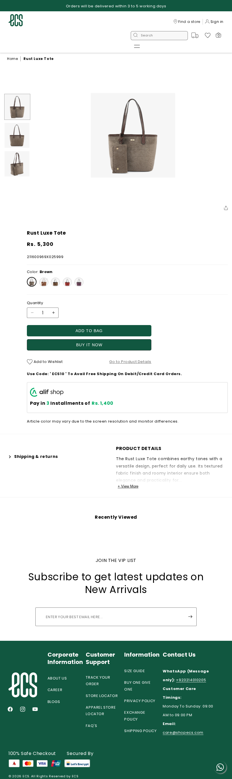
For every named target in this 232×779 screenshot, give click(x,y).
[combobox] (159, 35)
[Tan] (43, 282)
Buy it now (89, 345)
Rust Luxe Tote (38, 58)
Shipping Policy (140, 730)
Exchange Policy (134, 716)
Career (55, 690)
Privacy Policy (139, 701)
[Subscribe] (190, 616)
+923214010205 (191, 680)
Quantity (35, 303)
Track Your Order (98, 681)
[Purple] (78, 282)
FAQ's (91, 725)
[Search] (135, 35)
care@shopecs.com (183, 732)
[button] (137, 46)
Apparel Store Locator (101, 711)
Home (12, 58)
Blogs (54, 701)
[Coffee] (55, 282)
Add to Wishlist (48, 361)
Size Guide (134, 671)
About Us (57, 678)
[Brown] (31, 282)
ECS (26, 776)
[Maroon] (67, 282)
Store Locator (102, 695)
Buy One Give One (137, 686)
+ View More (128, 486)
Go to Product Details (130, 361)
